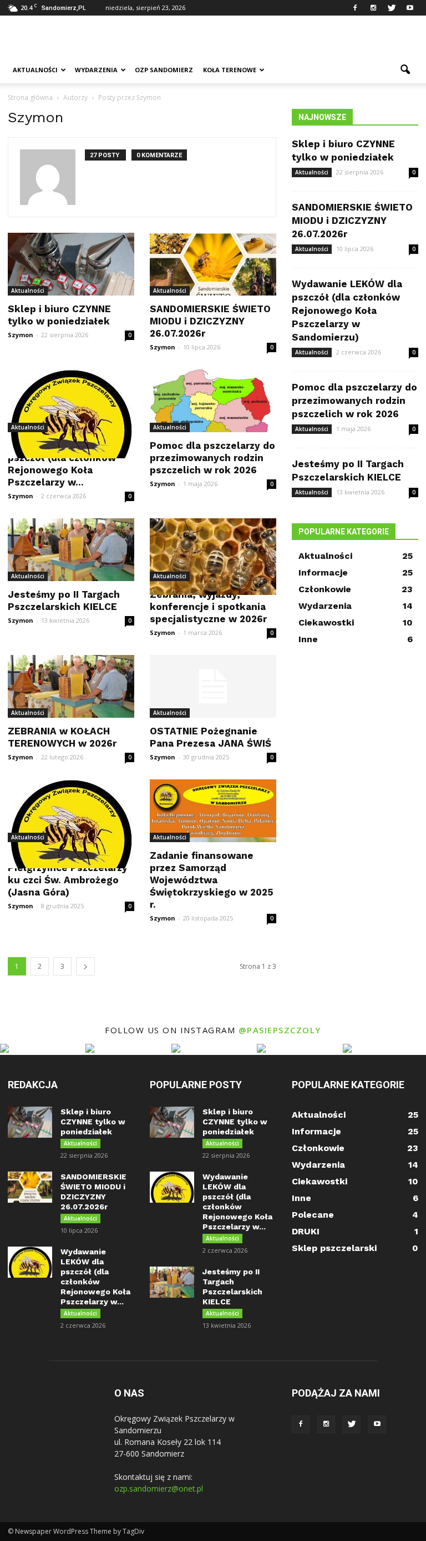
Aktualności (35, 70)
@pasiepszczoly (280, 1029)
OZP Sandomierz (164, 70)
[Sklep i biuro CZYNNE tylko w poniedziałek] (71, 264)
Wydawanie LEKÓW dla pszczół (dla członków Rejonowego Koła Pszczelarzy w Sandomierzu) (347, 310)
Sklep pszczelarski (334, 1248)
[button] (405, 70)
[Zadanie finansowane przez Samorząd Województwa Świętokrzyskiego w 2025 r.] (213, 810)
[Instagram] (373, 7)
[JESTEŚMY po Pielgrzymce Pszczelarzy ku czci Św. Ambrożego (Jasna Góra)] (71, 823)
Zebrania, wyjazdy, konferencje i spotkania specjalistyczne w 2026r (208, 606)
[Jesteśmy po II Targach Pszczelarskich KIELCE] (71, 549)
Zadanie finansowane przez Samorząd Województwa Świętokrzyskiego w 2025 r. (211, 880)
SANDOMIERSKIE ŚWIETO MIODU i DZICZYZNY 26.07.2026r (210, 321)
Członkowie (324, 589)
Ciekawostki (326, 622)
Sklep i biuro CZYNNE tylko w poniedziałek (92, 1121)
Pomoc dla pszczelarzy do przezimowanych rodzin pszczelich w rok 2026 (212, 458)
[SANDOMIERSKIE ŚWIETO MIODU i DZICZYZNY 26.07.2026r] (213, 264)
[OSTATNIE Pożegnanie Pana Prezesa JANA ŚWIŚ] (213, 686)
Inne (308, 639)
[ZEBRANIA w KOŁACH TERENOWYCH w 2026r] (71, 686)
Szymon (20, 335)
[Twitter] (391, 7)
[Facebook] (355, 7)
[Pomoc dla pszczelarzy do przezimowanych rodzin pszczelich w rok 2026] (213, 400)
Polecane (313, 1214)
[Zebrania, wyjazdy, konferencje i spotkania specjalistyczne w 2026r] (213, 556)
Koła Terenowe (229, 70)
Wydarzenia (96, 70)
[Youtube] (410, 7)
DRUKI (306, 1231)
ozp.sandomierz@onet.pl (158, 1488)
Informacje (323, 572)
